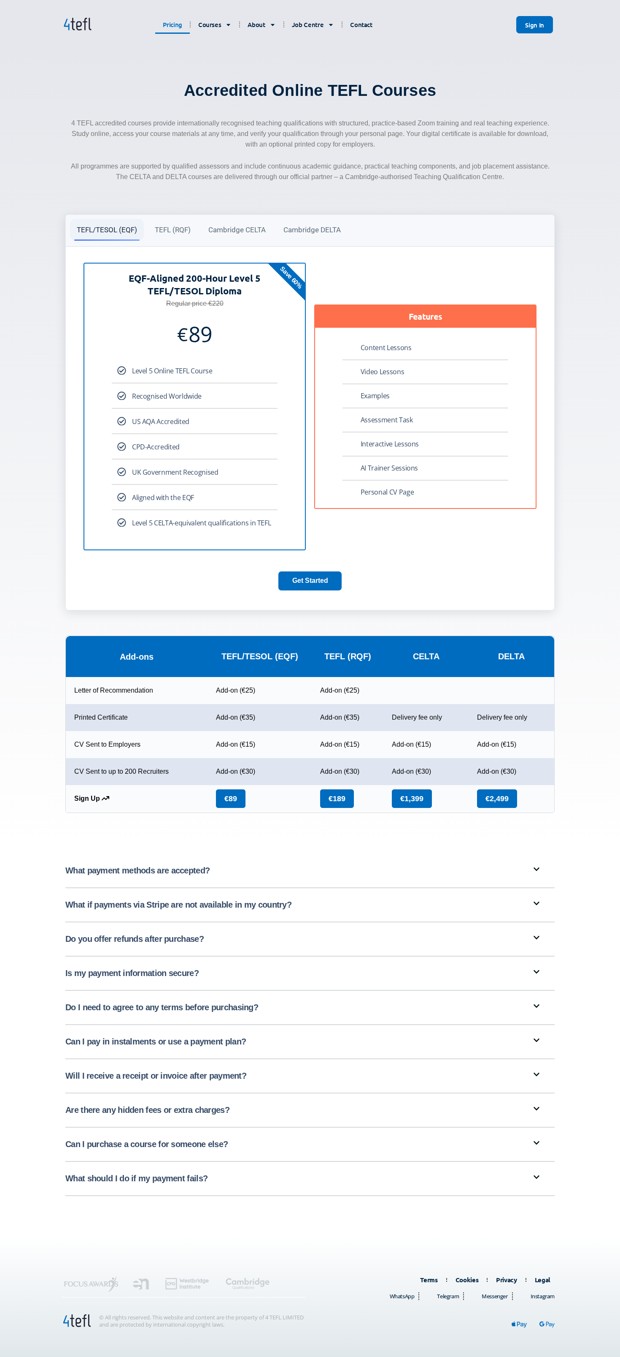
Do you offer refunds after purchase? (134, 939)
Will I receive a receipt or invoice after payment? (155, 1075)
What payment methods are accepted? (137, 870)
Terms (428, 1279)
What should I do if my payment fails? (136, 1178)
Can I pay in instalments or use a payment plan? (155, 1041)
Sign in (534, 25)
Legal (542, 1279)
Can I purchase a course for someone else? (146, 1144)
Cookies (467, 1279)
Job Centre (308, 24)
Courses (209, 24)
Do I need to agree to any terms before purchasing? (161, 1007)
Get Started (310, 580)
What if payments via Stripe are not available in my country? (178, 904)
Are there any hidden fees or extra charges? (147, 1110)
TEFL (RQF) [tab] (173, 230)
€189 (337, 798)
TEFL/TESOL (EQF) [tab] (107, 230)
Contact (361, 24)
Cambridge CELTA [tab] (237, 230)
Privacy (506, 1279)
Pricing (172, 24)
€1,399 (411, 798)
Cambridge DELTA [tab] (312, 230)
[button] (310, 871)
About (256, 24)
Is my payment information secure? (132, 973)
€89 (230, 798)
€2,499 (497, 798)
